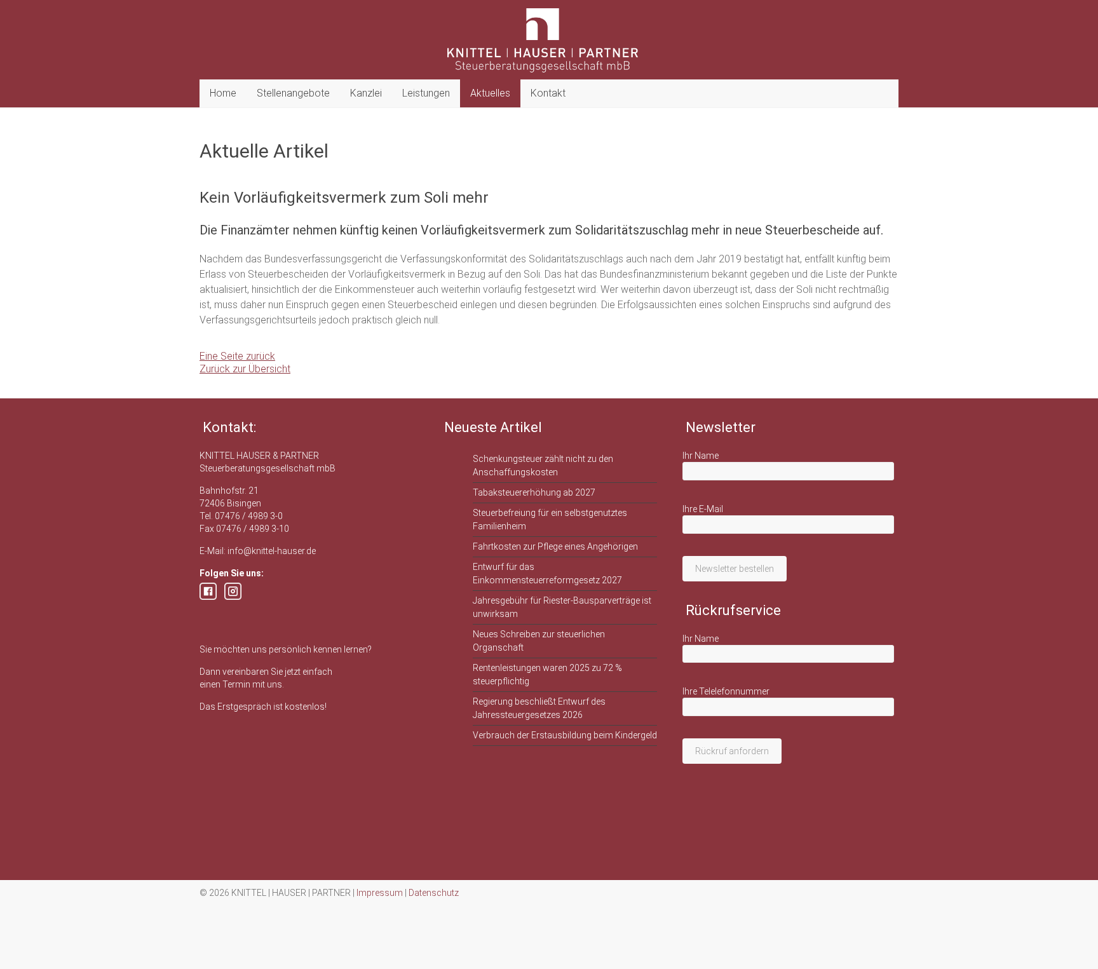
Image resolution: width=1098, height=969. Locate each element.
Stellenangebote (293, 93)
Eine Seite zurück (237, 356)
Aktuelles (490, 93)
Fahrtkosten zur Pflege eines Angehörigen (555, 546)
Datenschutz (434, 893)
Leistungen (426, 93)
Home (223, 93)
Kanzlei (366, 93)
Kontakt (548, 93)
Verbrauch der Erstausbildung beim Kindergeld (565, 735)
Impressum (379, 893)
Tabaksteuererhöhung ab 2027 (534, 492)
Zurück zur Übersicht (245, 369)
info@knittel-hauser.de (271, 551)
